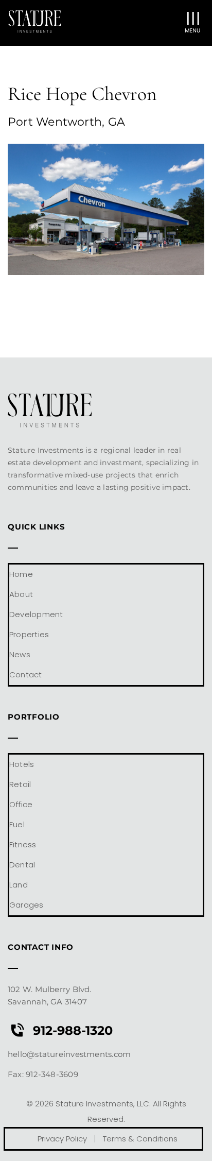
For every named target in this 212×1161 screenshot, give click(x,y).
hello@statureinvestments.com (70, 1054)
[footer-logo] (50, 397)
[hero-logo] (35, 14)
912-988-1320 (73, 1030)
